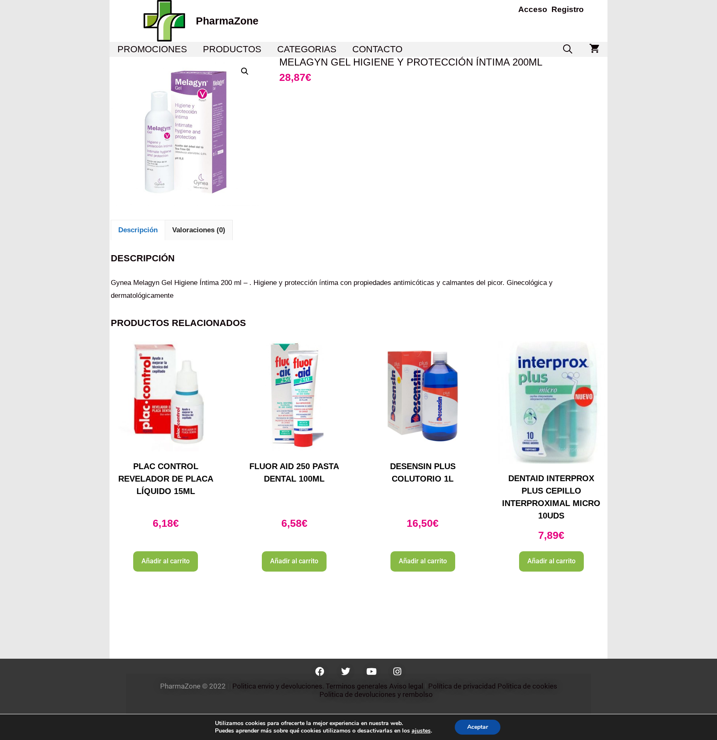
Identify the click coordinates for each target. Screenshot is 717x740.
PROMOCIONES (152, 49)
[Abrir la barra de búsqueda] (567, 49)
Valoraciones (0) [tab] (198, 230)
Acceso (532, 9)
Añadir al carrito (165, 561)
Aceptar (477, 727)
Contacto (377, 49)
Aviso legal (406, 686)
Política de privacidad (462, 686)
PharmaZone (227, 21)
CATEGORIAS (307, 49)
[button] (244, 71)
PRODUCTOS (232, 49)
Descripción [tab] (138, 230)
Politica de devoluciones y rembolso (376, 694)
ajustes (421, 731)
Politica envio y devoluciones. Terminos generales (310, 686)
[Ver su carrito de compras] (594, 49)
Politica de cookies (527, 686)
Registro (567, 9)
